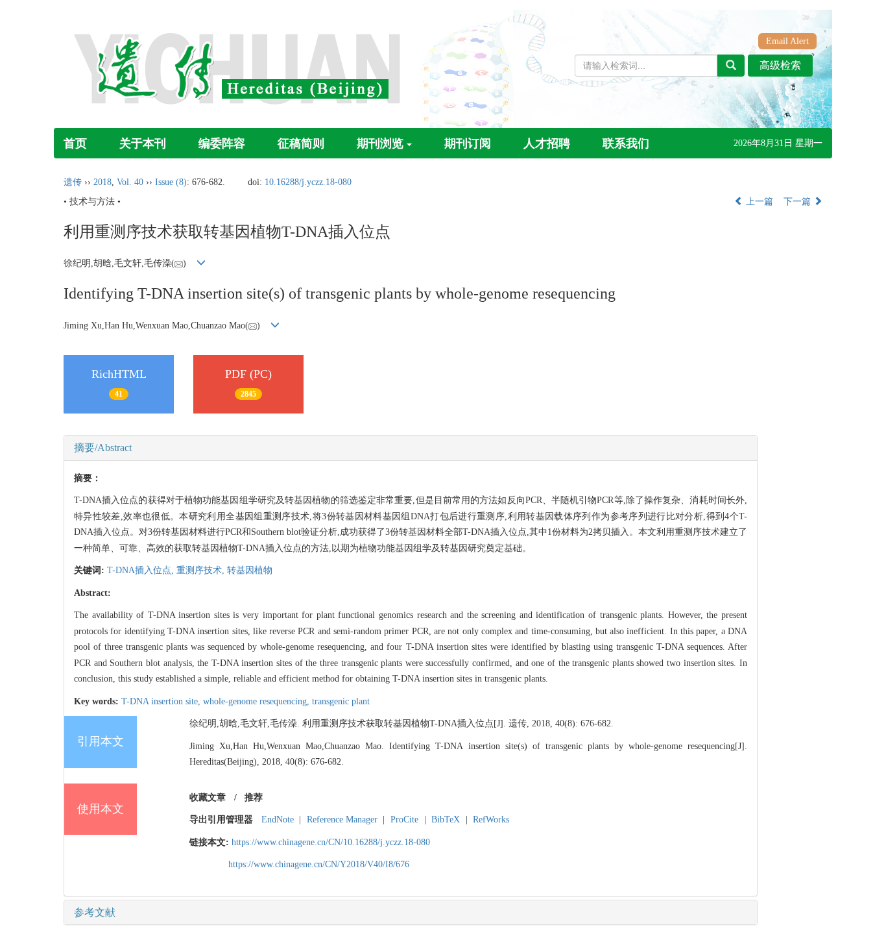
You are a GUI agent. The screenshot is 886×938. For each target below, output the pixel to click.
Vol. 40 (130, 182)
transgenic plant (341, 701)
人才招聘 (546, 143)
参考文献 (94, 912)
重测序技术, (201, 570)
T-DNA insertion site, (162, 701)
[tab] (410, 448)
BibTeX (445, 819)
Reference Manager (342, 819)
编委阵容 (221, 143)
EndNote (277, 819)
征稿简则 (301, 143)
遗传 (73, 182)
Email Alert (787, 41)
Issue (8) (171, 182)
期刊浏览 (380, 143)
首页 (75, 143)
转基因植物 (249, 570)
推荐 (254, 797)
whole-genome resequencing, (257, 701)
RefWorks (491, 819)
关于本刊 (142, 143)
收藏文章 (207, 797)
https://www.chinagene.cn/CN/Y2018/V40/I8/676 (318, 864)
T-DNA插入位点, (141, 570)
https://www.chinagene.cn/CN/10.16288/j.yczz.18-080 (331, 842)
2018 (102, 182)
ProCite (404, 819)
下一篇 (798, 201)
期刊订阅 (467, 143)
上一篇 (758, 201)
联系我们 (626, 143)
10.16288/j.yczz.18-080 (308, 182)
